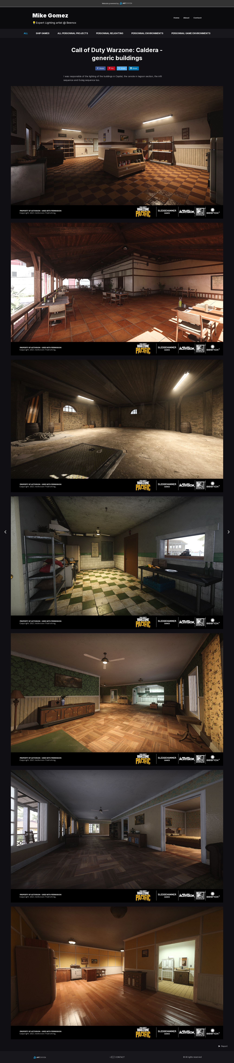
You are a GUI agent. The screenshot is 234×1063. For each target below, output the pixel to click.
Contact (198, 18)
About (186, 18)
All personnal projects (73, 33)
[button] (223, 1046)
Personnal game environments (190, 33)
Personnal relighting (109, 33)
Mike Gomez (50, 15)
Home (176, 18)
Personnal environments (147, 33)
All (26, 33)
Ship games (42, 33)
